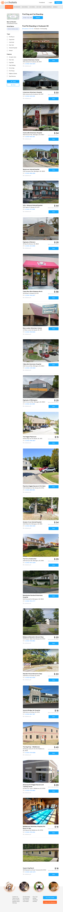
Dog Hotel (11, 39)
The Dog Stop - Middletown (31, 747)
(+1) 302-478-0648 (30, 368)
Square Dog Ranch (28, 868)
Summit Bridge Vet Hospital (31, 710)
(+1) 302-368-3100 (30, 490)
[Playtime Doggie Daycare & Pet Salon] (41, 466)
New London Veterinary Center (32, 328)
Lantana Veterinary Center (31, 60)
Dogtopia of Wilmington (30, 400)
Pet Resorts (17, 7)
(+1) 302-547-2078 (30, 562)
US (30, 28)
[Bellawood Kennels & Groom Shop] (41, 621)
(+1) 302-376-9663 (30, 790)
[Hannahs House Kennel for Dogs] (41, 660)
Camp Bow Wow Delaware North (32, 291)
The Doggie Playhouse (29, 437)
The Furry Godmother (29, 559)
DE (32, 28)
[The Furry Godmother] (41, 545)
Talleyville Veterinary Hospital (32, 364)
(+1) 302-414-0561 (30, 404)
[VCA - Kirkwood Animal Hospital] (41, 192)
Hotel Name (10, 26)
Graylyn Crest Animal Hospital (32, 522)
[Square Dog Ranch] (41, 852)
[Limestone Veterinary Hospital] (41, 80)
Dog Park (11, 62)
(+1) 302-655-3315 (30, 136)
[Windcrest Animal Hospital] (41, 156)
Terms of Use (15, 898)
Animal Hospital (13, 47)
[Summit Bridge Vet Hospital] (41, 696)
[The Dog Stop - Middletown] (41, 733)
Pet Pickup (11, 70)
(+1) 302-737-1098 (30, 209)
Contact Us (15, 897)
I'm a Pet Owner (50, 897)
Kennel (10, 50)
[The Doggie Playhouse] (41, 423)
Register (58, 2)
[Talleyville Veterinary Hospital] (41, 350)
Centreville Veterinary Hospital (32, 133)
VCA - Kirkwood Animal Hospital (32, 205)
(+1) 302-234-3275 (30, 63)
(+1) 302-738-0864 (30, 641)
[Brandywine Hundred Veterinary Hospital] (41, 582)
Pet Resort (11, 36)
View (53, 60)
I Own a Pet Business (50, 902)
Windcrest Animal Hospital (31, 169)
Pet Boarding (9, 7)
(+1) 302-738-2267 (30, 295)
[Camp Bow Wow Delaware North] (41, 271)
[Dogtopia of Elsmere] (41, 228)
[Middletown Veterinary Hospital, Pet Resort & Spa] (41, 811)
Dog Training (12, 65)
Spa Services (12, 76)
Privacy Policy (16, 900)
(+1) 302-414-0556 (30, 246)
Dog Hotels (25, 7)
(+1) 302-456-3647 (30, 440)
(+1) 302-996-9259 (30, 526)
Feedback (42, 2)
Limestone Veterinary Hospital (32, 92)
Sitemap (14, 903)
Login (50, 2)
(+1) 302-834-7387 (30, 714)
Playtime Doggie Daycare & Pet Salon (34, 486)
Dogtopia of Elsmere (29, 242)
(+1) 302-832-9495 (30, 677)
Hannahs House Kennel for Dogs (32, 673)
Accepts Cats (12, 57)
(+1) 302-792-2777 (30, 601)
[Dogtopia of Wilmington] (41, 386)
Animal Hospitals (47, 7)
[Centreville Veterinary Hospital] (41, 117)
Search (38, 17)
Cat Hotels (32, 7)
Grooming (11, 68)
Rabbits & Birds (13, 73)
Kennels (55, 7)
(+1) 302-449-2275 (30, 872)
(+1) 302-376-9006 (30, 752)
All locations (25, 28)
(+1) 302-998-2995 (30, 173)
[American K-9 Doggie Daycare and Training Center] (41, 771)
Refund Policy (16, 901)
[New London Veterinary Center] (41, 314)
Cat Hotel (11, 42)
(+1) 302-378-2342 (30, 832)
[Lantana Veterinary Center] (41, 44)
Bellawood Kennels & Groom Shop (33, 637)
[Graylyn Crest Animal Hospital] (41, 508)
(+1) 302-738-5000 (30, 332)
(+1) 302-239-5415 (30, 96)
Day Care (38, 7)
